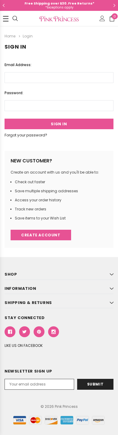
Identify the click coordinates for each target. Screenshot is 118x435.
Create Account (40, 235)
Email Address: (18, 64)
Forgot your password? (26, 135)
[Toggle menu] (5, 18)
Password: (14, 92)
